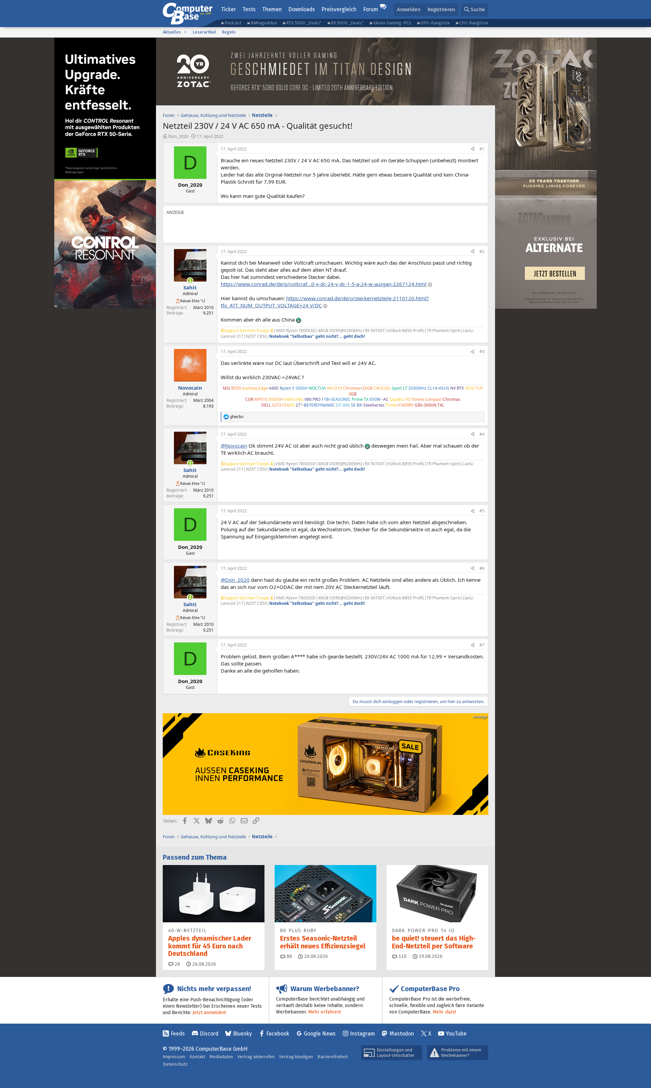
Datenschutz (175, 1064)
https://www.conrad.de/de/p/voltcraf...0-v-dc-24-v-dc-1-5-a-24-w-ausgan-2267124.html (324, 284)
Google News (320, 1033)
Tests (249, 9)
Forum (370, 9)
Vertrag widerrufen (256, 1056)
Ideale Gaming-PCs (392, 22)
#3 (482, 351)
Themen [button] (272, 9)
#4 (482, 434)
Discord (209, 1033)
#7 (482, 645)
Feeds (178, 1033)
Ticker (228, 9)
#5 (482, 511)
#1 (482, 149)
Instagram (362, 1033)
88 (288, 956)
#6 (482, 568)
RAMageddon (264, 22)
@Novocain (234, 445)
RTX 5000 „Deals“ (303, 22)
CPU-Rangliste (473, 22)
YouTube (456, 1033)
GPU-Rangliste (435, 22)
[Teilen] (472, 149)
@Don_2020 (235, 579)
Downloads (301, 9)
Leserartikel (204, 32)
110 (402, 956)
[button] (185, 32)
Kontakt (197, 1056)
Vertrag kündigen (296, 1056)
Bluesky (242, 1033)
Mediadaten (221, 1056)
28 (176, 964)
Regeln (229, 32)
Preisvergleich (338, 9)
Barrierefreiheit (332, 1056)
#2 (482, 251)
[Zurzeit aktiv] (190, 280)
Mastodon (402, 1033)
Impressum (174, 1056)
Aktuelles (172, 32)
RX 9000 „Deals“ (347, 22)
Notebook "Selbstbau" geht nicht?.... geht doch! (317, 336)
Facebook (277, 1033)
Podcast (232, 22)
